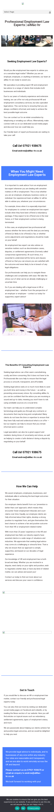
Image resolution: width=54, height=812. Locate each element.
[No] (51, 804)
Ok (17, 808)
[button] (4, 41)
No (23, 808)
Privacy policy (33, 808)
